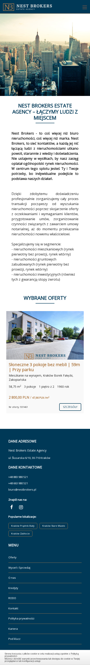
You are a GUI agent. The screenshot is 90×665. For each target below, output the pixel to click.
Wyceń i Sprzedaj (19, 567)
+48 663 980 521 (18, 483)
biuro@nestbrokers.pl (22, 489)
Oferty (12, 557)
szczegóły (70, 402)
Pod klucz (14, 639)
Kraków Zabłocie (20, 533)
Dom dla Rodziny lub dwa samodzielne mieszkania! (33, 367)
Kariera (13, 629)
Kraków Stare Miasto (53, 525)
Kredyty (13, 588)
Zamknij (45, 657)
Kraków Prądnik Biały (23, 525)
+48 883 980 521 (18, 477)
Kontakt (13, 608)
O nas (12, 578)
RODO (12, 598)
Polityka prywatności (21, 618)
